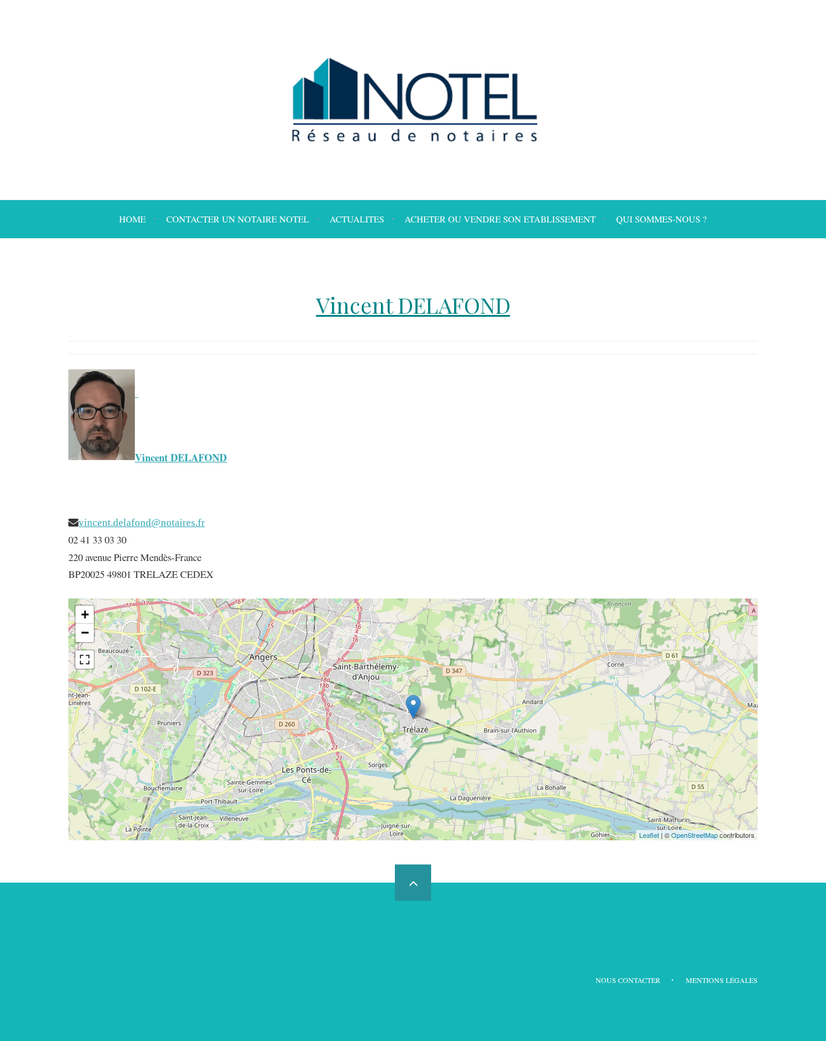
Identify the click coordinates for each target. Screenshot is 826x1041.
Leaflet (649, 835)
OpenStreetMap (694, 835)
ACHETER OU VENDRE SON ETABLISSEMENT (500, 219)
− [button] (85, 632)
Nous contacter (628, 980)
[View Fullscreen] (85, 659)
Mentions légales (722, 980)
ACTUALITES (357, 219)
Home (132, 219)
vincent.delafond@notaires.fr (142, 522)
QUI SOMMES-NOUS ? (661, 219)
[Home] (412, 100)
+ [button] (85, 614)
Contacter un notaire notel (237, 219)
